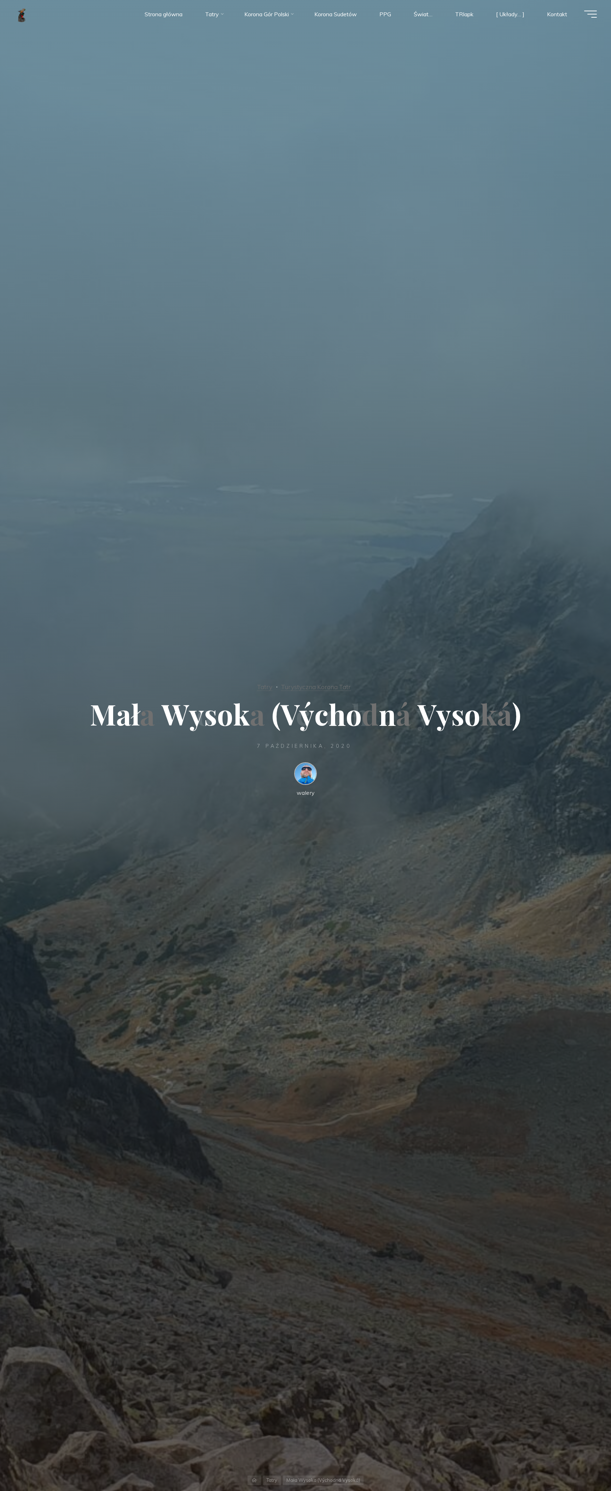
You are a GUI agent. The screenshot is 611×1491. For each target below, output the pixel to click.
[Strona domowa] (254, 1480)
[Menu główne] (590, 14)
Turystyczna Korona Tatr (316, 687)
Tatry (264, 687)
